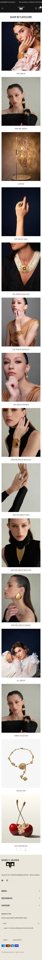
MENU (4, 891)
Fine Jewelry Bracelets (21, 349)
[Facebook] (4, 880)
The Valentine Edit (21, 846)
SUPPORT (6, 905)
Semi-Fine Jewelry (21, 129)
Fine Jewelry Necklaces (21, 294)
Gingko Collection (21, 736)
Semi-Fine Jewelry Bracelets (21, 460)
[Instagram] (8, 880)
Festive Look (21, 791)
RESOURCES (7, 898)
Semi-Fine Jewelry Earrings (21, 625)
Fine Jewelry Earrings (21, 405)
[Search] (36, 8)
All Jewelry (21, 680)
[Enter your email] (38, 923)
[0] (39, 8)
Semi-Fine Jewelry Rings (21, 515)
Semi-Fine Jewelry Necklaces (21, 570)
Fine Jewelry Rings (21, 239)
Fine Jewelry (21, 74)
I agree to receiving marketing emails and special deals (18, 928)
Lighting (21, 184)
